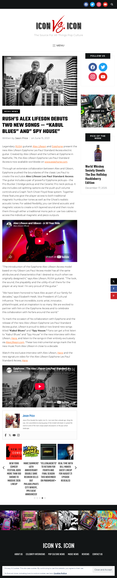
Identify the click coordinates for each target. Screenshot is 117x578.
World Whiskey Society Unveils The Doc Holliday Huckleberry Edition (96, 174)
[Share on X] (114, 281)
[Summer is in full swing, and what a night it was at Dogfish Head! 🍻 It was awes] (29, 520)
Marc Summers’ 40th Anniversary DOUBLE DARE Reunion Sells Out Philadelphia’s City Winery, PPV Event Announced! (14, 479)
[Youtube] (14, 435)
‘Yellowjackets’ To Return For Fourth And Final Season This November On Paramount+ (31, 472)
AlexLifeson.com (15, 342)
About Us (19, 554)
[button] (58, 45)
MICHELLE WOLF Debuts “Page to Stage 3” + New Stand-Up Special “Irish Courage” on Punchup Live (65, 473)
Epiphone (57, 146)
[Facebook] (5, 435)
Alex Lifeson (39, 146)
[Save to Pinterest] (114, 296)
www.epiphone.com (56, 162)
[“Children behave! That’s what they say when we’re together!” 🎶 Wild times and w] (48, 520)
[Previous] (4, 468)
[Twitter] (9, 435)
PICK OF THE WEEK (97, 137)
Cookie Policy (60, 573)
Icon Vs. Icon (58, 545)
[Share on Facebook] (114, 288)
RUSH (18, 146)
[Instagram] (18, 435)
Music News (11, 111)
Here (14, 338)
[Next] (76, 468)
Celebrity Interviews (35, 554)
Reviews (85, 554)
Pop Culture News (56, 554)
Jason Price (21, 138)
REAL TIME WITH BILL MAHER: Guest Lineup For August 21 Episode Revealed (48, 472)
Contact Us (97, 554)
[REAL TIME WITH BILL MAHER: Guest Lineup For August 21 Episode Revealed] (48, 445)
